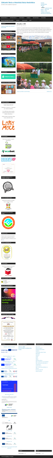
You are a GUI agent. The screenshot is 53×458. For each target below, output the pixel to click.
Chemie (37, 356)
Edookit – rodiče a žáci (45, 9)
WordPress (7, 456)
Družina (28, 17)
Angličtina (37, 350)
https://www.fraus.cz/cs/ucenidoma (42, 361)
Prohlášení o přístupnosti (45, 12)
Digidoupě (37, 354)
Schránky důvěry (44, 4)
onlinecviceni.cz (38, 365)
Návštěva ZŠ (49, 91)
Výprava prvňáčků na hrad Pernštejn (23, 91)
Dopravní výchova (39, 371)
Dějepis (37, 358)
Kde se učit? (38, 346)
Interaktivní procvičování (40, 349)
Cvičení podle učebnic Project (41, 352)
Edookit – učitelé (44, 10)
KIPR (9, 420)
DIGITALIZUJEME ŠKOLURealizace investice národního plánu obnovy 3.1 (9, 368)
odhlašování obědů (48, 8)
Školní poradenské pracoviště (7, 20)
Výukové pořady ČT (39, 348)
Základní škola (4, 17)
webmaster (24, 25)
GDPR (30, 20)
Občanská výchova (39, 360)
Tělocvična (43, 17)
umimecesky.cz (38, 364)
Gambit (12, 456)
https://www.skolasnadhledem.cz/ (42, 367)
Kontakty (42, 2)
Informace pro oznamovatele (46, 13)
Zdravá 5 (37, 368)
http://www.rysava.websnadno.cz (42, 363)
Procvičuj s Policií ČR (39, 369)
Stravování (21, 17)
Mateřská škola (13, 17)
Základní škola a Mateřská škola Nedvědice (18, 2)
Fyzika (37, 357)
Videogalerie (24, 20)
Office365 (42, 5)
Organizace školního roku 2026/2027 (8, 26)
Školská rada (35, 17)
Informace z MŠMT (21, 346)
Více (3, 239)
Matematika (38, 353)
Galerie (17, 20)
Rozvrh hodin (3, 27)
